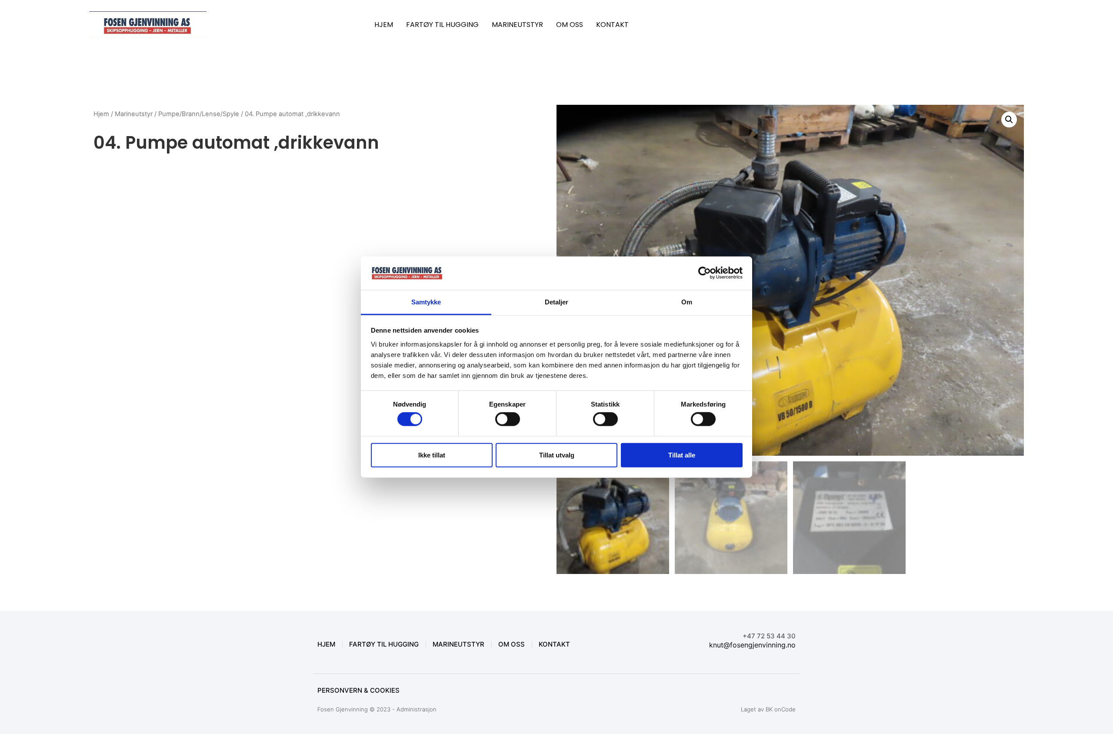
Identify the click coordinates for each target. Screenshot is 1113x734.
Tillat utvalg (556, 454)
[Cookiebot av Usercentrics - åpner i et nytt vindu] (704, 273)
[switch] (507, 419)
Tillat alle (681, 454)
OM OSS (569, 25)
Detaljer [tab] (557, 302)
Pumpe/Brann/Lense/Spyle (198, 114)
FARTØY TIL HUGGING (442, 25)
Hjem (101, 114)
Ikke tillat (431, 454)
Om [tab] (686, 302)
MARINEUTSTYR (517, 25)
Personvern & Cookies (358, 690)
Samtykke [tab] (426, 302)
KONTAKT (612, 25)
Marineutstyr (134, 114)
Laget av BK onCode (768, 709)
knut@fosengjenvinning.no (752, 645)
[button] (1009, 119)
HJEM (383, 25)
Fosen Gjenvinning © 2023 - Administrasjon (377, 709)
